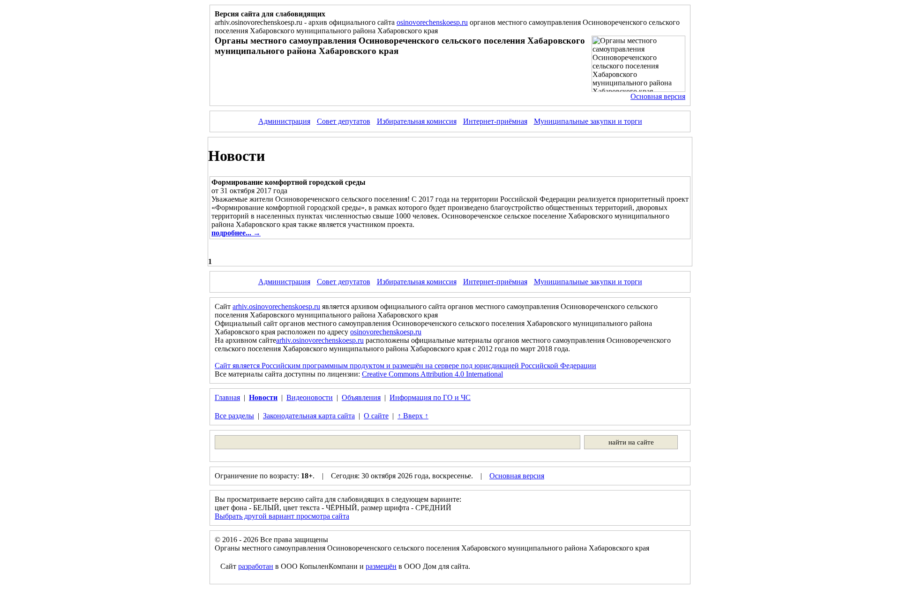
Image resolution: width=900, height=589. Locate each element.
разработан (255, 566)
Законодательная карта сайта (309, 416)
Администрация (284, 121)
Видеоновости (309, 397)
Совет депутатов (343, 121)
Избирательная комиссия (417, 121)
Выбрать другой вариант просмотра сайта (282, 516)
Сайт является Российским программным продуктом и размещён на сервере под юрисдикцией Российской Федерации (405, 366)
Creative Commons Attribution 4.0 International (432, 374)
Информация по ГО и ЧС (430, 397)
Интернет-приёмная (495, 121)
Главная (227, 397)
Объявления (361, 397)
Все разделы (234, 416)
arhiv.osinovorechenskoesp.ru (276, 306)
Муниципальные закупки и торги (588, 121)
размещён (381, 566)
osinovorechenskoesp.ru (432, 22)
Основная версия (657, 96)
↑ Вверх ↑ (413, 416)
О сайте (376, 416)
